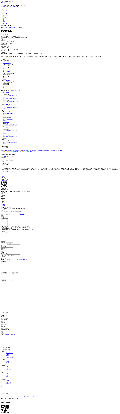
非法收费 (18, 208)
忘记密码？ (13, 334)
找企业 (5, 13)
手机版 (24, 5)
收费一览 (8, 382)
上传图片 (3, 242)
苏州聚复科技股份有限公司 (10, 125)
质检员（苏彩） (7, 80)
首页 (4, 9)
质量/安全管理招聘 (50, 150)
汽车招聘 (34, 150)
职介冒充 (23, 208)
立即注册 (8, 334)
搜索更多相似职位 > (16, 90)
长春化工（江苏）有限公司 (10, 95)
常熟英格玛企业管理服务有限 (10, 101)
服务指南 (5, 23)
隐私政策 (8, 354)
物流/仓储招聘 (4, 150)
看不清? (22, 214)
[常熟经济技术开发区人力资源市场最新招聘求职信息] (9, 6)
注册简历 (8, 361)
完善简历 (3, 205)
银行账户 (8, 383)
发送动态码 (3, 331)
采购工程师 (6, 122)
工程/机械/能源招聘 (41, 150)
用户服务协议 (9, 353)
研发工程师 (6, 93)
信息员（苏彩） (7, 63)
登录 (32, 230)
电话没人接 (8, 208)
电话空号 (3, 208)
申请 (4, 70)
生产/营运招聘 (59, 150)
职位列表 (14, 27)
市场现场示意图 (10, 357)
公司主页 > (3, 176)
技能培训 (5, 17)
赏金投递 (3, 204)
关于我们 (8, 356)
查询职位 (8, 362)
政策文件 (8, 375)
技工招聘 (29, 150)
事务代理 (5, 20)
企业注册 (8, 368)
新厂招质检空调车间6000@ (10, 98)
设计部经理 (32, 152)
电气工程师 (18, 152)
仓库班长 (5, 127)
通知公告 (8, 373)
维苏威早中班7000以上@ (9, 104)
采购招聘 (14, 150)
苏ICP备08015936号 (29, 396)
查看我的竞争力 (4, 180)
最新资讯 (8, 376)
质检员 (5, 133)
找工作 (5, 10)
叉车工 (5, 110)
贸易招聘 (10, 150)
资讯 (4, 21)
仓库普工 (5, 139)
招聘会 (5, 15)
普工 (4, 116)
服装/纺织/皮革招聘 (22, 150)
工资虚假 (13, 208)
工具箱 (7, 380)
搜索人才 (8, 369)
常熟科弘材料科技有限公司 (7, 156)
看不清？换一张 (23, 259)
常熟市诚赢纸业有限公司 (9, 113)
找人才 (5, 12)
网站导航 (3, 2)
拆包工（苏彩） (7, 71)
